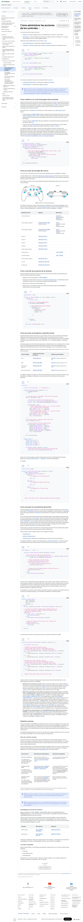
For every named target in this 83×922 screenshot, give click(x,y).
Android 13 (52, 904)
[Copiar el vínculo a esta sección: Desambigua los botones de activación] (43, 810)
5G (29, 908)
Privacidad (31, 906)
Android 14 (52, 902)
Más (35, 1)
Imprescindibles (16, 1)
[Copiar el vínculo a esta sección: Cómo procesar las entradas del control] (49, 171)
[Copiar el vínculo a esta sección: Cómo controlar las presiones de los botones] (53, 271)
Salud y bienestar (32, 901)
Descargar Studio (64, 905)
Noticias (19, 904)
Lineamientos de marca (32, 919)
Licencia (24, 919)
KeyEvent (47, 766)
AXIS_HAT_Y (58, 218)
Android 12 (52, 906)
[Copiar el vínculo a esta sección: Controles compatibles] (34, 845)
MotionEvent (42, 768)
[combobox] (49, 1)
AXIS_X (57, 222)
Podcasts (19, 908)
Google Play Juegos (47, 711)
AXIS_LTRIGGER (59, 255)
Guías (30, 7)
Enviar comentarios (63, 25)
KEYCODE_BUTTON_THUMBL (44, 222)
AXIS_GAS (38, 835)
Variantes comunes (46, 206)
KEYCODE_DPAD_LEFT (37, 365)
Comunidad (45, 7)
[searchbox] (8, 12)
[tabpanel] (44, 64)
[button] (7, 35)
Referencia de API (64, 903)
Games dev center (6, 4)
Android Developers (23, 20)
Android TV (42, 906)
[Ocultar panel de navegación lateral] (14, 920)
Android (19, 897)
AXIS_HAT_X (58, 216)
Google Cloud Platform (52, 913)
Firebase (44, 913)
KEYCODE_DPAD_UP (37, 358)
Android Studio (73, 1)
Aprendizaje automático (31, 899)
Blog (19, 906)
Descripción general (5, 7)
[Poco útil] (68, 21)
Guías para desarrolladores (64, 901)
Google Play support (76, 902)
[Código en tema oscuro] (67, 52)
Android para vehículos (44, 904)
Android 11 (52, 908)
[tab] (23, 49)
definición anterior (44, 749)
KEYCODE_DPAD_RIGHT (37, 370)
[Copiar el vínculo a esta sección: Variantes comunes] (35, 721)
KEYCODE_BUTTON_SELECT (44, 265)
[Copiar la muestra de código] (68, 52)
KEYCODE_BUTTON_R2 (38, 767)
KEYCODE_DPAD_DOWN (37, 362)
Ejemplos (23, 7)
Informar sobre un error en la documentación (76, 900)
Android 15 (52, 901)
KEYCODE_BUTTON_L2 (55, 829)
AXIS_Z (57, 229)
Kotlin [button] (23, 49)
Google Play (26, 1)
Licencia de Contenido (65, 873)
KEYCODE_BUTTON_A (43, 239)
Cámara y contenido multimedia (33, 904)
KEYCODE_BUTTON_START (44, 261)
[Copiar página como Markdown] (43, 28)
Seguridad (20, 901)
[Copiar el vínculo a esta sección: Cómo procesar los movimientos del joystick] (52, 507)
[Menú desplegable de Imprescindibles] (21, 1)
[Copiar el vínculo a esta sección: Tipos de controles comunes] (38, 737)
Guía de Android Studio (65, 898)
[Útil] (67, 21)
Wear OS (41, 900)
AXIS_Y (57, 225)
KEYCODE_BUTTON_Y (43, 242)
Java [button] (28, 49)
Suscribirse (67, 919)
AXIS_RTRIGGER (59, 252)
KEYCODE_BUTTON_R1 (43, 249)
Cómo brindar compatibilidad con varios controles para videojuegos (39, 135)
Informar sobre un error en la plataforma (76, 898)
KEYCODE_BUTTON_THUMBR (44, 229)
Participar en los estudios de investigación (75, 905)
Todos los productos (64, 913)
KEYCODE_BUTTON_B (43, 246)
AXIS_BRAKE (38, 831)
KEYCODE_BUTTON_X (43, 236)
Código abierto (21, 902)
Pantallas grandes (43, 898)
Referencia (37, 7)
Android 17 (52, 897)
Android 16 (52, 899)
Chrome (38, 913)
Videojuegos (31, 897)
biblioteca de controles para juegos (46, 176)
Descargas (16, 7)
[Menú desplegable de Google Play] (31, 1)
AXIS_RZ (58, 232)
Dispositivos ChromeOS (44, 902)
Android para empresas (22, 899)
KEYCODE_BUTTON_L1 (43, 258)
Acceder (80, 1)
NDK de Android (64, 907)
